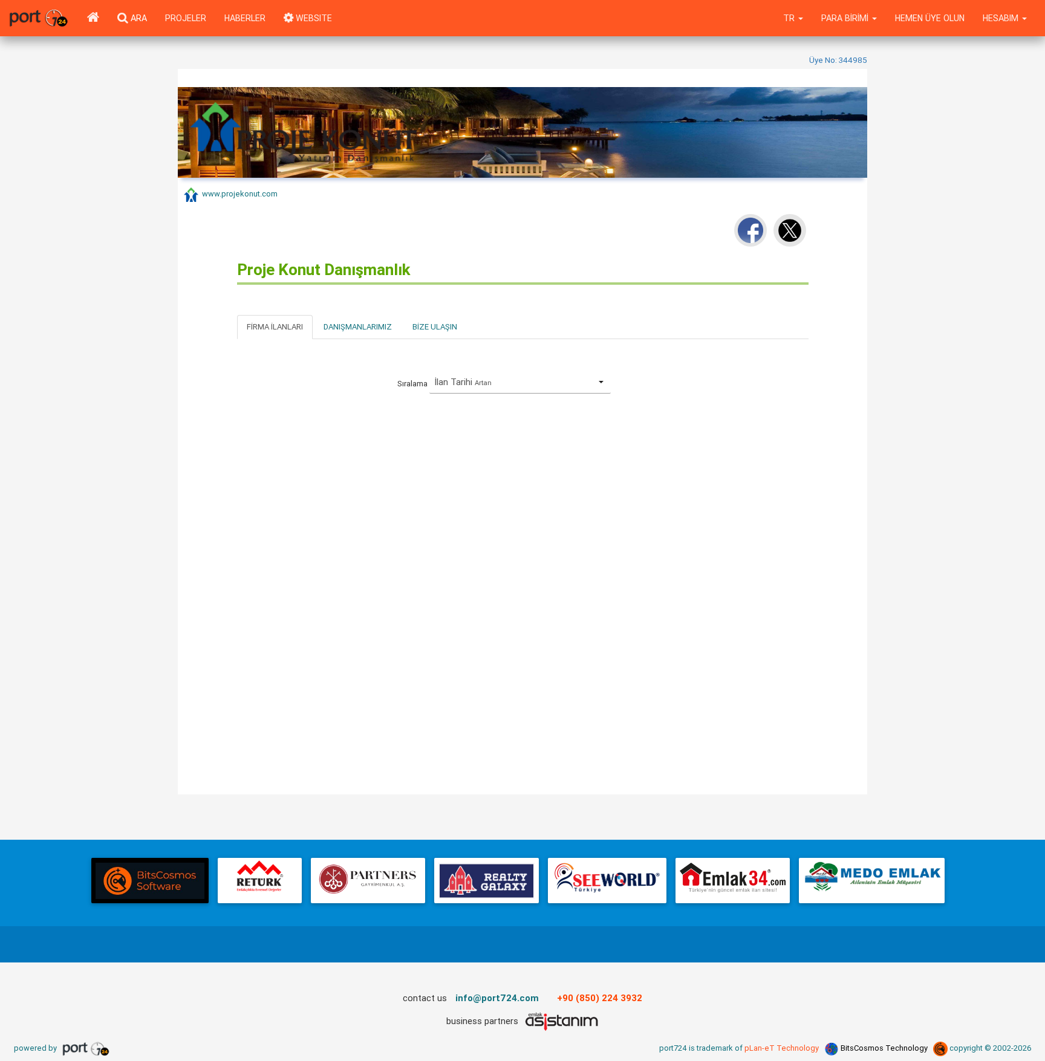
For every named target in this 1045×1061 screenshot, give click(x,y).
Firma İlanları (275, 327)
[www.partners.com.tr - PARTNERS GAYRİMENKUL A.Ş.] (368, 880)
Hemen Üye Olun (930, 18)
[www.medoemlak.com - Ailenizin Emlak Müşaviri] (872, 880)
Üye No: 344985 (838, 59)
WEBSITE (312, 18)
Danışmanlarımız (358, 327)
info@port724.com (497, 998)
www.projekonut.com (240, 194)
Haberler (244, 18)
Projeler (185, 18)
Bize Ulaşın (434, 327)
